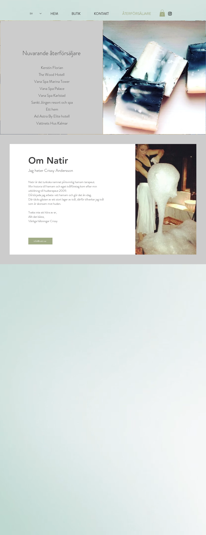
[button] (162, 13)
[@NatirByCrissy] (170, 13)
